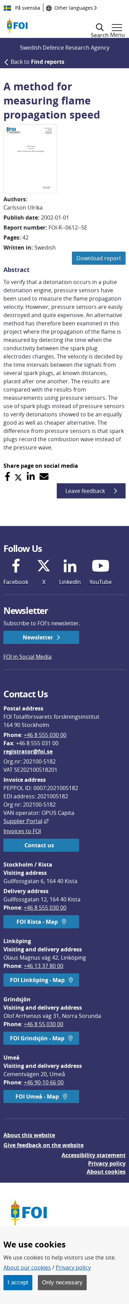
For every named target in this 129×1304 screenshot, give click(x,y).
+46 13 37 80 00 (43, 966)
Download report (98, 258)
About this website (29, 1135)
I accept (18, 1282)
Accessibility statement (94, 1155)
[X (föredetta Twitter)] (18, 477)
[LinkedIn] (31, 477)
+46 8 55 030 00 (43, 1024)
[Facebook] (7, 477)
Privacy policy (107, 1163)
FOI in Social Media (27, 656)
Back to (37, 61)
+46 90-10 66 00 (44, 1082)
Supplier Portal (26, 821)
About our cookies (27, 1267)
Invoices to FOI (22, 831)
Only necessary (62, 1282)
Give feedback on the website (43, 1145)
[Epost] (44, 477)
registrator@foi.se (28, 751)
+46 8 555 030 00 (45, 735)
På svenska (27, 7)
